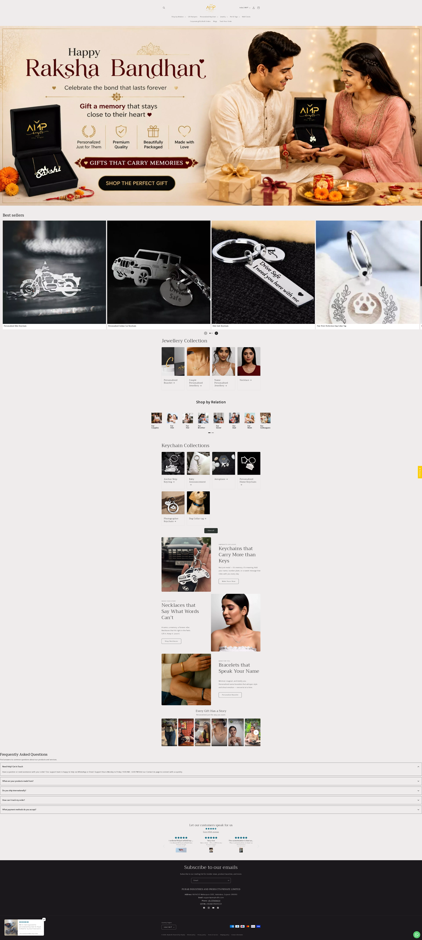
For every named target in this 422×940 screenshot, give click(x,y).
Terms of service (213, 934)
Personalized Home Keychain (248, 481)
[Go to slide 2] (212, 333)
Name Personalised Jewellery (221, 383)
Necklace (244, 380)
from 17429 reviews (211, 832)
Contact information (237, 934)
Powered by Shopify (179, 935)
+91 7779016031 (214, 901)
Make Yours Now (228, 581)
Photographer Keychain (171, 520)
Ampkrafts (170, 935)
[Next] (216, 333)
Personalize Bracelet (230, 695)
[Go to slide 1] (210, 333)
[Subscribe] (228, 880)
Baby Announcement (197, 481)
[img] (211, 828)
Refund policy (191, 934)
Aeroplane (219, 479)
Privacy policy (202, 934)
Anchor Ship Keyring (170, 480)
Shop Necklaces (171, 641)
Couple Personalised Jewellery (196, 383)
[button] (164, 7)
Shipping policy (224, 934)
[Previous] (205, 333)
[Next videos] (256, 732)
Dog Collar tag (196, 518)
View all (211, 530)
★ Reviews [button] (420, 472)
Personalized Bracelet (170, 381)
